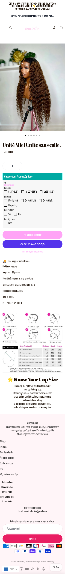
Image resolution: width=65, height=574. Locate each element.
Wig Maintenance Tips (9, 474)
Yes (9, 214)
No (19, 214)
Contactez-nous (6, 463)
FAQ (1, 468)
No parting (12, 205)
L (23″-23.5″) (49, 191)
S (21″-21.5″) (13, 191)
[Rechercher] (10, 27)
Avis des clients (6, 452)
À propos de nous (7, 457)
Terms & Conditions (7, 496)
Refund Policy (7, 491)
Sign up (32, 538)
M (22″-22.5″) (31, 191)
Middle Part (13, 200)
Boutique (3, 446)
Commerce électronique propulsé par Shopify (39, 562)
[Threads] (43, 569)
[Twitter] (38, 569)
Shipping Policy (7, 487)
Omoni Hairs (20, 562)
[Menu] (3, 27)
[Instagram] (21, 569)
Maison (3, 441)
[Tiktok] (32, 569)
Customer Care (7, 482)
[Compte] (54, 27)
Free (10, 223)
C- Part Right (30, 200)
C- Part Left (47, 200)
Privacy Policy (7, 501)
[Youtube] (27, 569)
